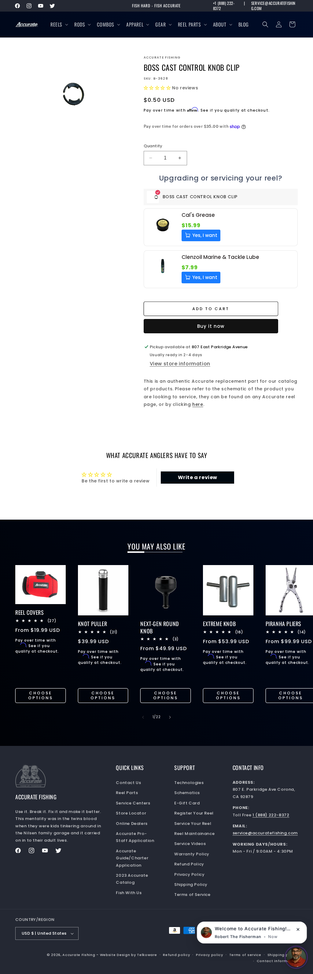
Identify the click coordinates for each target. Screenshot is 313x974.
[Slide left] (143, 717)
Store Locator (131, 813)
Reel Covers (29, 612)
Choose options (40, 695)
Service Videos (190, 844)
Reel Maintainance (194, 833)
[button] (59, 24)
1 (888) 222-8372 (270, 815)
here (197, 404)
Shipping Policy (191, 884)
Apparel (134, 24)
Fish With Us (129, 893)
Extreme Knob (219, 623)
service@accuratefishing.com (273, 6)
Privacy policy (209, 954)
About (219, 24)
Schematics (187, 793)
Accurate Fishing (78, 954)
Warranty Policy (191, 854)
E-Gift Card (187, 803)
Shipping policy (282, 954)
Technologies (189, 783)
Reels (56, 24)
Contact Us (128, 783)
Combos (105, 24)
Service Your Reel (192, 823)
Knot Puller (92, 623)
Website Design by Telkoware (128, 954)
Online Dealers (131, 823)
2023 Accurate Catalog (132, 878)
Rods (79, 24)
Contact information (277, 960)
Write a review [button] (197, 477)
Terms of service (245, 954)
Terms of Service (192, 894)
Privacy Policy (189, 874)
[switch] (296, 957)
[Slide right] (170, 717)
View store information (180, 363)
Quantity (153, 146)
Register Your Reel (194, 813)
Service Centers (133, 803)
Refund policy (176, 954)
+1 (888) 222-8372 (224, 6)
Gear (160, 24)
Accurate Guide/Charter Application (132, 858)
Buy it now (210, 326)
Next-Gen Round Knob (159, 627)
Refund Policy (189, 864)
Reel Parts (189, 24)
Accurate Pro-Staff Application (135, 837)
